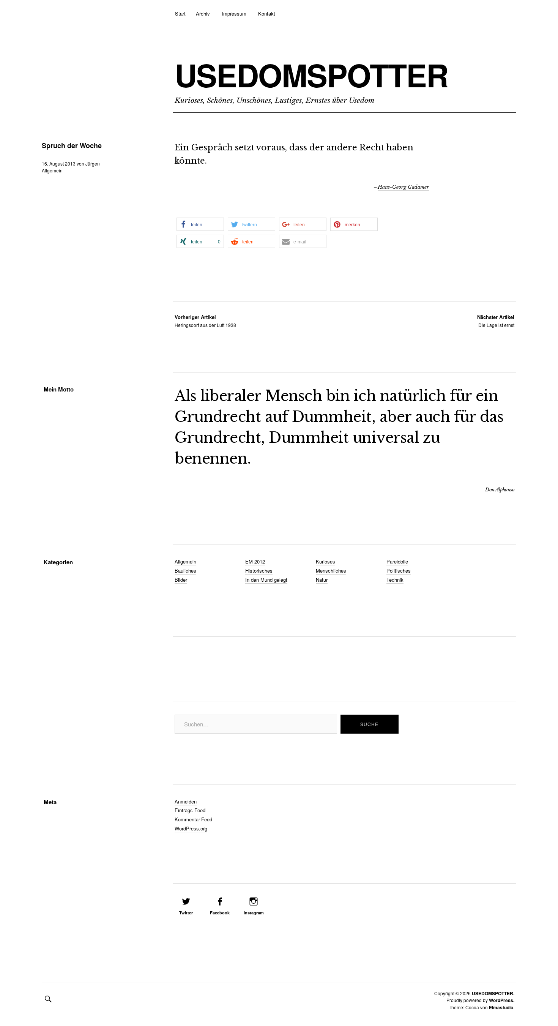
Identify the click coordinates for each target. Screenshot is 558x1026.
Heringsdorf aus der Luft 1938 (205, 320)
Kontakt (266, 13)
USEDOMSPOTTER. (493, 993)
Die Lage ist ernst (495, 320)
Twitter (186, 913)
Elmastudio (501, 1007)
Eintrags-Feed (190, 810)
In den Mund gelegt (266, 579)
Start (180, 13)
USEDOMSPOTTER (311, 75)
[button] (200, 224)
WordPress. (501, 1000)
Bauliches (185, 570)
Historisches (259, 570)
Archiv (203, 13)
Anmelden (186, 801)
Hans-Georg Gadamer (403, 187)
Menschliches (331, 570)
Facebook (220, 913)
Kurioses (325, 561)
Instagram (254, 913)
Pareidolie (397, 561)
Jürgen (92, 163)
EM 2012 (255, 561)
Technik (395, 579)
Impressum (234, 13)
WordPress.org (191, 828)
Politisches (398, 570)
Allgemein (52, 170)
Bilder (181, 579)
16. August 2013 (59, 163)
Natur (322, 579)
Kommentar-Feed (193, 819)
